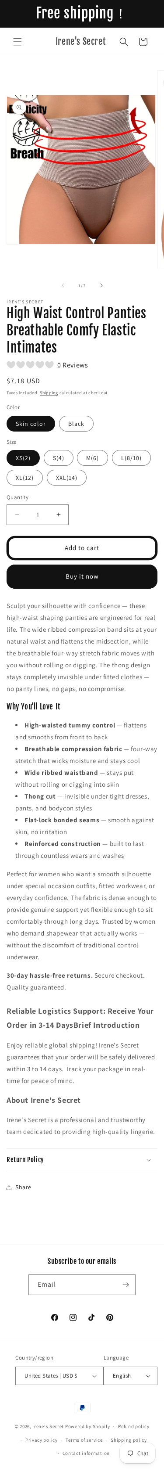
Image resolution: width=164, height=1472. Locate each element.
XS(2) (23, 458)
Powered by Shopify (87, 1426)
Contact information (86, 1453)
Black (76, 424)
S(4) (58, 458)
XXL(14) (66, 478)
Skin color (31, 424)
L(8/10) (131, 458)
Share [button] (23, 1187)
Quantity (17, 497)
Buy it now (82, 576)
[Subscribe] (125, 1284)
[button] (17, 41)
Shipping (49, 393)
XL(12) (25, 478)
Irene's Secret (48, 1426)
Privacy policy (41, 1440)
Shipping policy (129, 1440)
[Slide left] (63, 285)
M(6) (92, 458)
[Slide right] (101, 285)
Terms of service (84, 1440)
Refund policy (133, 1426)
